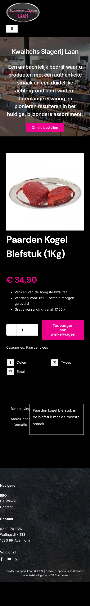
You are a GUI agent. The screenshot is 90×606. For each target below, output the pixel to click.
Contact (6, 507)
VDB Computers (58, 575)
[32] (45, 192)
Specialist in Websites (71, 571)
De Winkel (8, 501)
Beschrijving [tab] (18, 409)
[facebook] (1, 559)
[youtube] (9, 559)
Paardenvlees (37, 347)
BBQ (3, 495)
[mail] (16, 559)
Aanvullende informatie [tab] (18, 422)
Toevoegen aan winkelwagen (63, 329)
